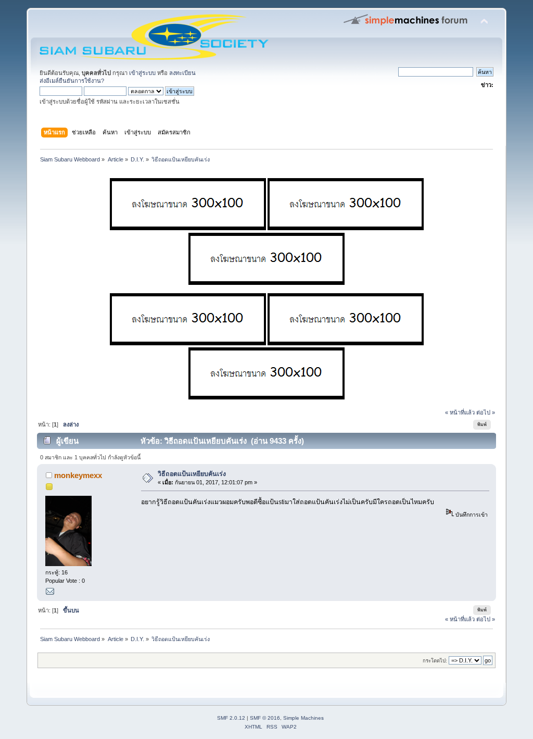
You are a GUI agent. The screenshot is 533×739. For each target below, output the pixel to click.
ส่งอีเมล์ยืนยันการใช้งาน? (72, 81)
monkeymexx (78, 475)
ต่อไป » (485, 412)
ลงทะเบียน (182, 73)
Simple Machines (303, 718)
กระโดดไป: (435, 660)
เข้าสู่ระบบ (142, 73)
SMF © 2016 (265, 718)
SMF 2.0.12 (231, 718)
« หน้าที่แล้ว (460, 412)
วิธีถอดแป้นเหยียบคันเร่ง (192, 474)
